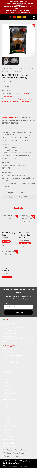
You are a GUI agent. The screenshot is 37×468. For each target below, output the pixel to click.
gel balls (25, 99)
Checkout (8, 423)
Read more (6, 241)
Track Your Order (11, 426)
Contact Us (9, 436)
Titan (10, 101)
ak (7, 99)
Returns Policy (10, 429)
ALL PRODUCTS (12, 68)
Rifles (7, 376)
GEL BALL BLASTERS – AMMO (13, 418)
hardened (5, 101)
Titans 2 (27, 101)
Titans (22, 101)
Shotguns (8, 386)
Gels (30, 99)
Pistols (7, 379)
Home (4, 68)
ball (18, 99)
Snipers (8, 389)
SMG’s (7, 383)
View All (8, 396)
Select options (25, 243)
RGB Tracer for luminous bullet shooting (24, 235)
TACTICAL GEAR (11, 414)
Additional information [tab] (24, 111)
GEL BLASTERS (11, 403)
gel (21, 99)
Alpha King (12, 99)
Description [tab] (7, 111)
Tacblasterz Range (12, 393)
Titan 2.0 (16, 101)
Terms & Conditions (12, 433)
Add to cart (7, 276)
